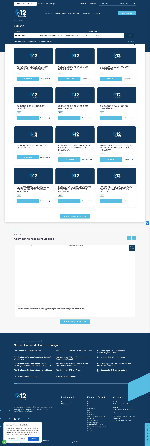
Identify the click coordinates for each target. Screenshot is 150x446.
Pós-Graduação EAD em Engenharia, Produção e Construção (33, 358)
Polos (57, 13)
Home (15, 20)
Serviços (86, 13)
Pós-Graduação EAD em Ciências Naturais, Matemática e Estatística (114, 364)
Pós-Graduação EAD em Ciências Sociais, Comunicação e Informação (72, 364)
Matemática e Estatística (66, 376)
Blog (64, 13)
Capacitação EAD (20, 41)
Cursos (89, 402)
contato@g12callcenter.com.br (123, 409)
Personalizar (11, 438)
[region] (22, 432)
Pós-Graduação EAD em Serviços (27, 351)
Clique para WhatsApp (47, 3)
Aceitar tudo (33, 438)
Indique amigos (26, 3)
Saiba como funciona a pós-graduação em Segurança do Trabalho (50, 309)
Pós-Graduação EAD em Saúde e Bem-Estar (74, 351)
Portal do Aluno (83, 3)
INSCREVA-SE (126, 13)
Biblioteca (93, 3)
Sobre (89, 410)
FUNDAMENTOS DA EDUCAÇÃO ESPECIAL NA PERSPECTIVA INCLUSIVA (74, 148)
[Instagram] (18, 419)
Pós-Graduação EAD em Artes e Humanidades (33, 370)
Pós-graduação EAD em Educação (111, 357)
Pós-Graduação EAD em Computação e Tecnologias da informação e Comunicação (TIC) (33, 364)
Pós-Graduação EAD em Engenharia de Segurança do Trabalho (72, 358)
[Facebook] (15, 419)
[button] (75, 216)
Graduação (32, 41)
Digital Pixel (75, 442)
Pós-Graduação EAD (45, 41)
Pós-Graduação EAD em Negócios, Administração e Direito (111, 352)
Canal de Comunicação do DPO (97, 427)
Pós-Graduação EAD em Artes (68, 370)
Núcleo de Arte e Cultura (95, 424)
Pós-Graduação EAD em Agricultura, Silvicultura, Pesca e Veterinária (112, 371)
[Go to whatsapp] (4, 442)
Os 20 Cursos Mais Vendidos (25, 376)
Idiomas (90, 412)
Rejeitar (22, 438)
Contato (96, 13)
